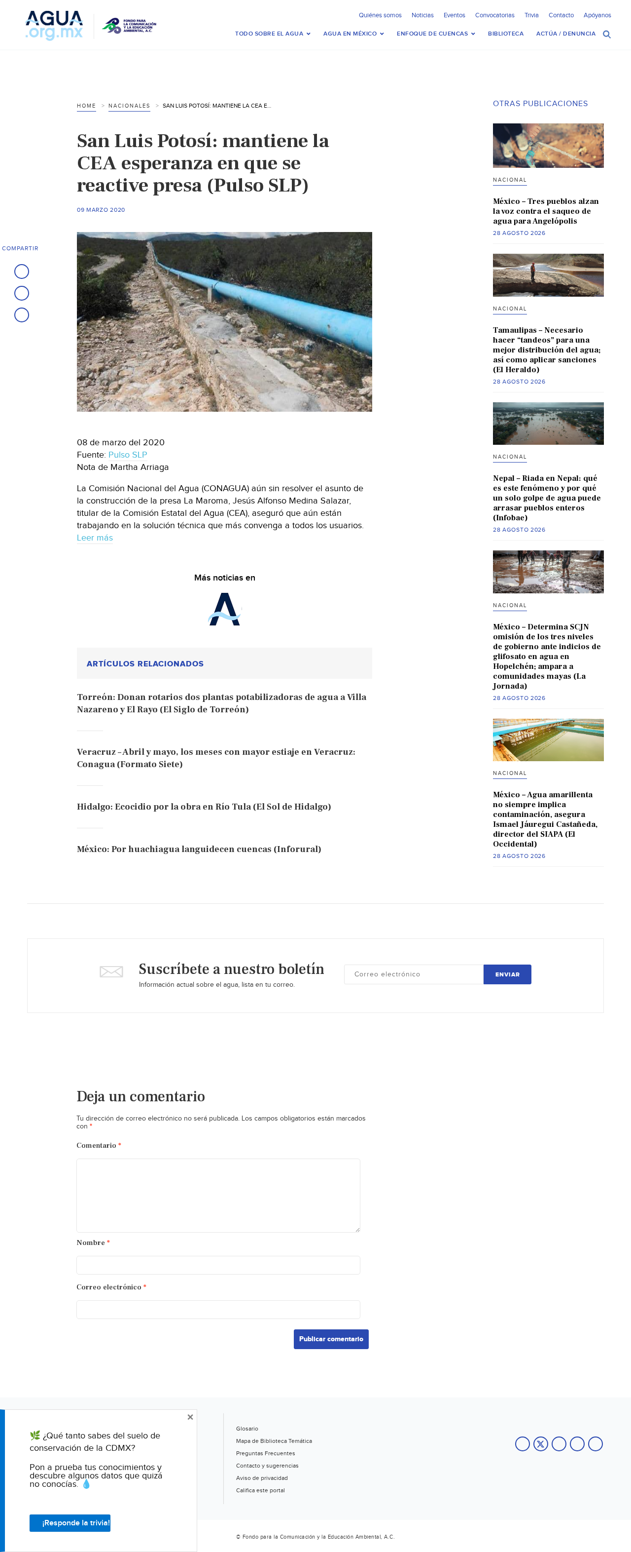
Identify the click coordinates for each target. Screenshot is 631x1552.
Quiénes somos (380, 15)
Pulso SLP (127, 455)
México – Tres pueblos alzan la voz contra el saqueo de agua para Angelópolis (546, 211)
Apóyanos (597, 15)
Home (86, 106)
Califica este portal (260, 1490)
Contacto (561, 15)
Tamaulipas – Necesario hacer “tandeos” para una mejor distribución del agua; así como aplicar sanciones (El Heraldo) (546, 350)
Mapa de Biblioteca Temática (274, 1440)
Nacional (510, 180)
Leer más (95, 538)
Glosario (247, 1428)
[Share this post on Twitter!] (21, 293)
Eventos (454, 15)
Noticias (423, 15)
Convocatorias (495, 15)
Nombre (93, 1242)
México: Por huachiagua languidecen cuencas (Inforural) (199, 849)
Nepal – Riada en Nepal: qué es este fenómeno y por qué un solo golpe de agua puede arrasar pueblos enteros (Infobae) (547, 498)
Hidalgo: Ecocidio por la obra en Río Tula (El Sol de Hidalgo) (204, 807)
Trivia (532, 15)
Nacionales (129, 106)
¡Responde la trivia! (76, 1523)
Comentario (98, 1145)
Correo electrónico (111, 1287)
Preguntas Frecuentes (265, 1453)
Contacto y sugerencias (267, 1465)
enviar (507, 974)
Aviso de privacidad (262, 1477)
